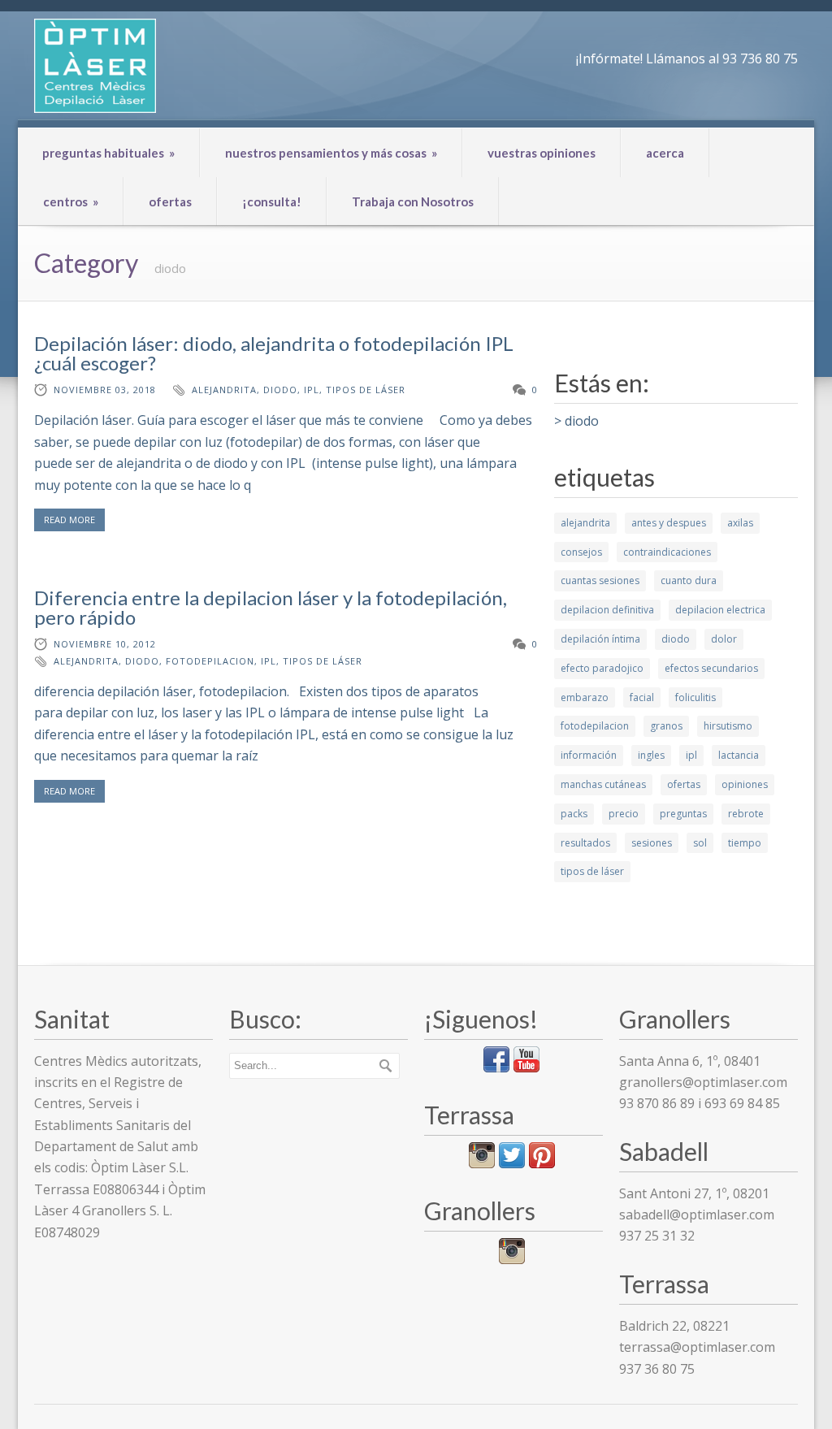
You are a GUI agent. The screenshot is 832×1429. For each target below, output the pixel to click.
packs (574, 814)
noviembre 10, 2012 (105, 644)
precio (624, 814)
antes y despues (668, 523)
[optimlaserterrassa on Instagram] (482, 1163)
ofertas (170, 201)
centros (70, 201)
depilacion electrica (720, 610)
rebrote (746, 814)
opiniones (745, 784)
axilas (740, 523)
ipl (311, 389)
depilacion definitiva (607, 610)
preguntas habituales (108, 152)
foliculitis (695, 697)
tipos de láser (365, 389)
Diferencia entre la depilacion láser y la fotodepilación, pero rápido (270, 607)
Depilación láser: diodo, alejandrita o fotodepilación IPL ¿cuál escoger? (274, 353)
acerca (665, 152)
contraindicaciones (667, 552)
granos (666, 726)
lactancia (738, 755)
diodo (280, 389)
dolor (724, 639)
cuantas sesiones (600, 580)
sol (700, 843)
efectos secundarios (711, 668)
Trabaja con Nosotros (413, 201)
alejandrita (224, 389)
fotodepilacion (210, 661)
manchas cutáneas (603, 784)
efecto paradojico (602, 668)
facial (642, 697)
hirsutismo (728, 726)
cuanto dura (689, 580)
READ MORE (69, 519)
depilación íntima (600, 639)
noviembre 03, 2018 (105, 389)
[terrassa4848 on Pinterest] (542, 1163)
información (589, 755)
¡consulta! (271, 201)
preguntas (683, 814)
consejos (581, 552)
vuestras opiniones (542, 152)
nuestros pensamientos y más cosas (331, 152)
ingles (651, 755)
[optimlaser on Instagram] (512, 1259)
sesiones (651, 843)
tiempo (744, 843)
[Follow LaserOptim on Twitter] (512, 1163)
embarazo (585, 697)
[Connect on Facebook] (496, 1067)
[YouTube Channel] (527, 1067)
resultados (585, 843)
